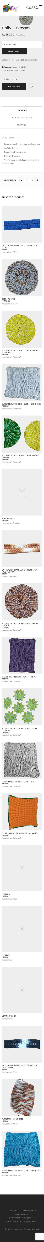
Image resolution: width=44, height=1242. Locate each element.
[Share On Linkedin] (32, 180)
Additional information (22, 118)
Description (22, 110)
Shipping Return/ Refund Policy (21, 1218)
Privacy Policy (12, 1222)
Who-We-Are (28, 1210)
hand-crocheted (18, 70)
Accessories (16, 67)
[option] (25, 18)
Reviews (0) (22, 125)
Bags (15, 899)
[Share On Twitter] (21, 180)
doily (9, 70)
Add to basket (14, 87)
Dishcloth (17, 357)
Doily (24, 67)
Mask (15, 252)
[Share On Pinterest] (37, 180)
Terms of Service (30, 1222)
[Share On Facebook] (27, 180)
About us (13, 1210)
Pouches (16, 523)
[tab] (22, 110)
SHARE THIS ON (10, 180)
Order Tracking (21, 1214)
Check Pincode (14, 51)
